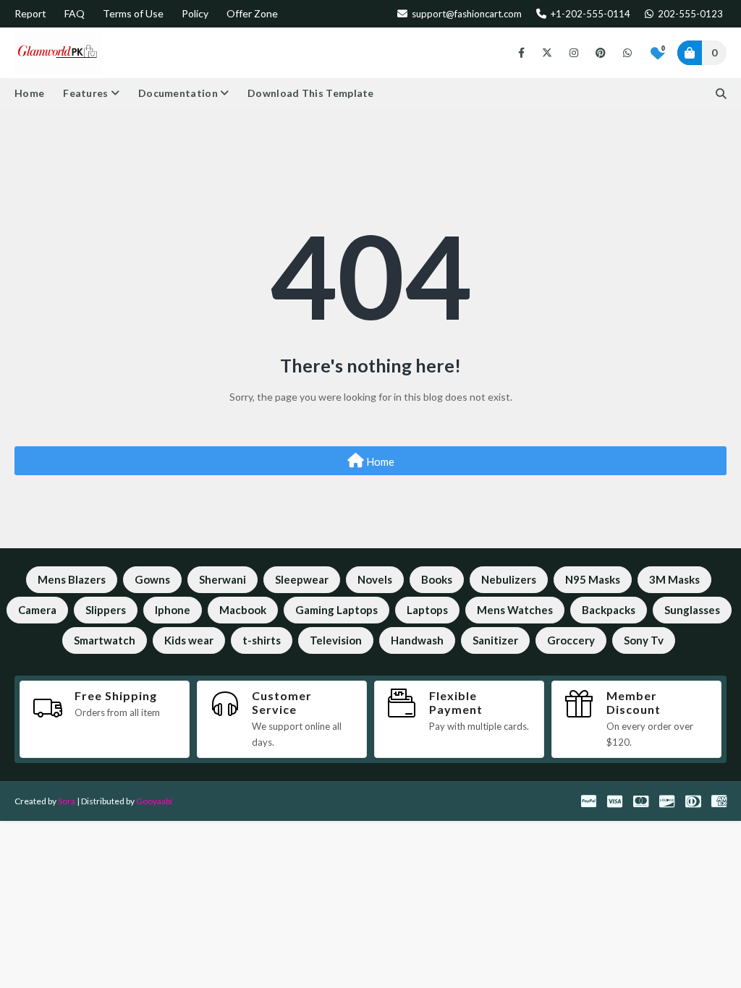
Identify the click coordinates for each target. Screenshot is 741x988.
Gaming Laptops (336, 609)
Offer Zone (252, 13)
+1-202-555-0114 (589, 14)
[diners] (693, 801)
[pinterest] (600, 53)
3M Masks (674, 579)
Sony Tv (644, 640)
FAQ (74, 13)
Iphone (172, 609)
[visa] (615, 801)
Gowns (152, 579)
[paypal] (588, 801)
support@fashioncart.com (466, 14)
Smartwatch (104, 640)
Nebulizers (508, 579)
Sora (66, 801)
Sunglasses (692, 609)
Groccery (571, 640)
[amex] (717, 801)
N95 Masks (592, 579)
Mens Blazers (72, 579)
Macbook (242, 609)
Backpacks (608, 609)
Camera (37, 609)
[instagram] (573, 53)
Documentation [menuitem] (178, 93)
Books (436, 579)
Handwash (417, 640)
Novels (374, 579)
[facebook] (521, 53)
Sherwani (222, 579)
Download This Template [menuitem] (310, 93)
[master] (641, 801)
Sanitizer (495, 640)
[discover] (667, 801)
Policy (195, 13)
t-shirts (261, 640)
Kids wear (188, 640)
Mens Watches (515, 609)
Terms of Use (133, 13)
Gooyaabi (154, 801)
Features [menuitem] (85, 93)
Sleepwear (302, 579)
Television (336, 640)
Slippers (105, 609)
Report (30, 13)
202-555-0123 (689, 14)
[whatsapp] (625, 53)
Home (379, 461)
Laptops (427, 609)
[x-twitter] (547, 53)
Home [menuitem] (29, 93)
